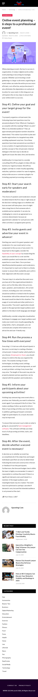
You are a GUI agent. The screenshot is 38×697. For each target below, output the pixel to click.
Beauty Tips (6, 604)
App (3, 597)
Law (3, 644)
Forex (4, 634)
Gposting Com (13, 33)
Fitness (4, 627)
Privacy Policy (25, 685)
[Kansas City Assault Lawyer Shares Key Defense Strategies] (8, 563)
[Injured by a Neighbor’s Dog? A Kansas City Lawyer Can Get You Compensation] (8, 548)
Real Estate (6, 661)
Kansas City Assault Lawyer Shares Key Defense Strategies (26, 563)
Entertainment (7, 617)
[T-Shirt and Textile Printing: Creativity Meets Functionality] (8, 535)
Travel (4, 671)
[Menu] (3, 3)
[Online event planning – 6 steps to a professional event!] (19, 53)
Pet (3, 654)
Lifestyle (5, 647)
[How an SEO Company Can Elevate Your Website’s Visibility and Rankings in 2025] (8, 576)
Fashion (4, 624)
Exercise (5, 620)
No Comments (26, 36)
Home (4, 641)
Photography (6, 658)
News (4, 651)
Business (5, 607)
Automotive (6, 600)
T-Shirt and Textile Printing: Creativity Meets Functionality (25, 534)
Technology (7, 15)
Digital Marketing (8, 610)
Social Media (6, 664)
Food (3, 631)
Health (4, 637)
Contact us (12, 685)
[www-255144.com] (19, 3)
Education (5, 614)
